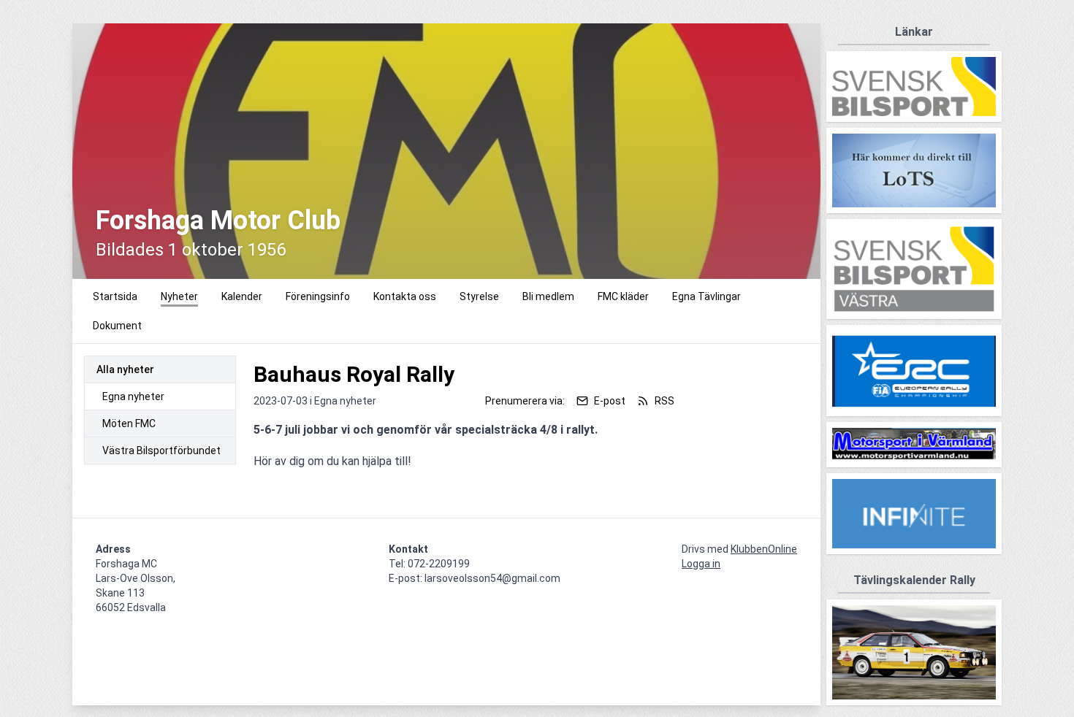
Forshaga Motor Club (218, 220)
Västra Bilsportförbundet (161, 450)
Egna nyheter (133, 396)
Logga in (701, 564)
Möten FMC (129, 423)
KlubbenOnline (764, 549)
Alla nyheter (125, 369)
